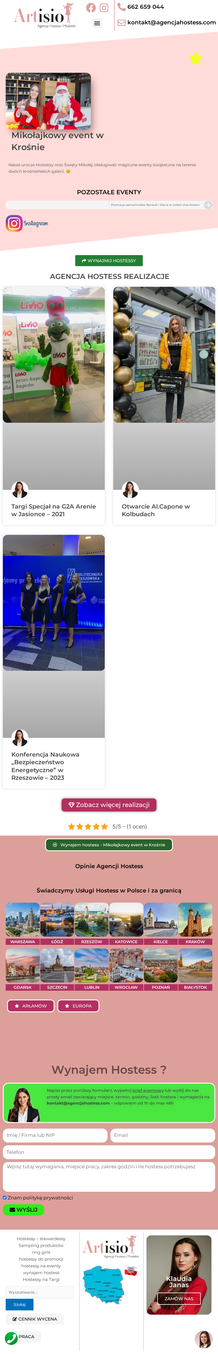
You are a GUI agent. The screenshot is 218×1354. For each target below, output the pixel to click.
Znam (40, 1262)
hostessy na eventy (41, 1330)
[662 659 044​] (122, 7)
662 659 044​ (145, 6)
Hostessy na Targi (41, 1343)
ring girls (41, 1316)
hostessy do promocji (41, 1323)
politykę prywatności (48, 1262)
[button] (97, 23)
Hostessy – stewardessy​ (41, 1303)
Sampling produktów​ (41, 1309)
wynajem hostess (41, 1337)
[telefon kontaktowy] (11, 1338)
